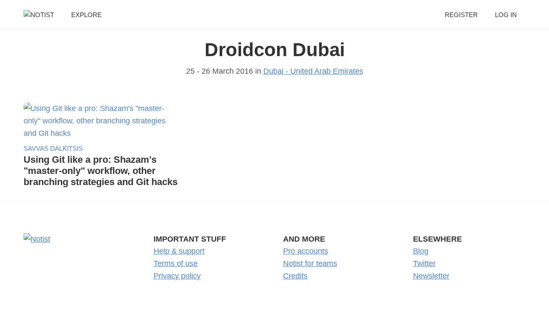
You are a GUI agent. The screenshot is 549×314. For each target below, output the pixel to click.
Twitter (424, 263)
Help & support (179, 251)
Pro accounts (305, 251)
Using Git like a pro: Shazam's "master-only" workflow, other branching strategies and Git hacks (101, 170)
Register (461, 14)
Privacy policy (177, 276)
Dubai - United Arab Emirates (313, 71)
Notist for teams (310, 263)
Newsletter (431, 276)
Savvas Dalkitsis (53, 148)
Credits (295, 276)
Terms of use (176, 263)
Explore (86, 14)
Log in (506, 14)
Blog (420, 251)
